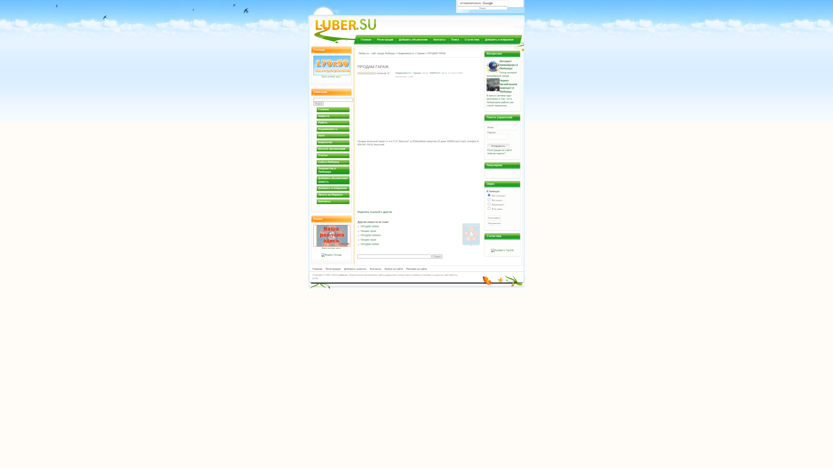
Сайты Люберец (328, 162)
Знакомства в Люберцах (327, 170)
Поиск (455, 39)
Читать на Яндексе (330, 194)
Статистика (472, 39)
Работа (322, 122)
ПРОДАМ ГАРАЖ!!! (371, 235)
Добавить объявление (413, 39)
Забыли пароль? (496, 153)
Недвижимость (328, 129)
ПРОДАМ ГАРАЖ (370, 226)
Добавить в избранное (499, 39)
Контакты (439, 39)
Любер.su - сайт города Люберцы (377, 53)
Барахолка (325, 142)
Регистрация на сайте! (499, 150)
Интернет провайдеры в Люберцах (509, 65)
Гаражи (421, 53)
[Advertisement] (408, 60)
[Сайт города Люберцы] (357, 23)
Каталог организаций (331, 148)
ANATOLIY (435, 73)
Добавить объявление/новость (333, 180)
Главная (366, 39)
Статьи (322, 155)
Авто (321, 135)
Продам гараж (368, 231)
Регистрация (385, 39)
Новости (323, 116)
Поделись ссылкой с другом (374, 212)
